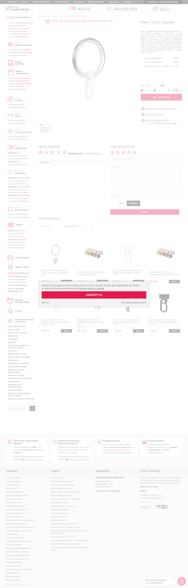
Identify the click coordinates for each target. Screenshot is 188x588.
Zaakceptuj (94, 295)
